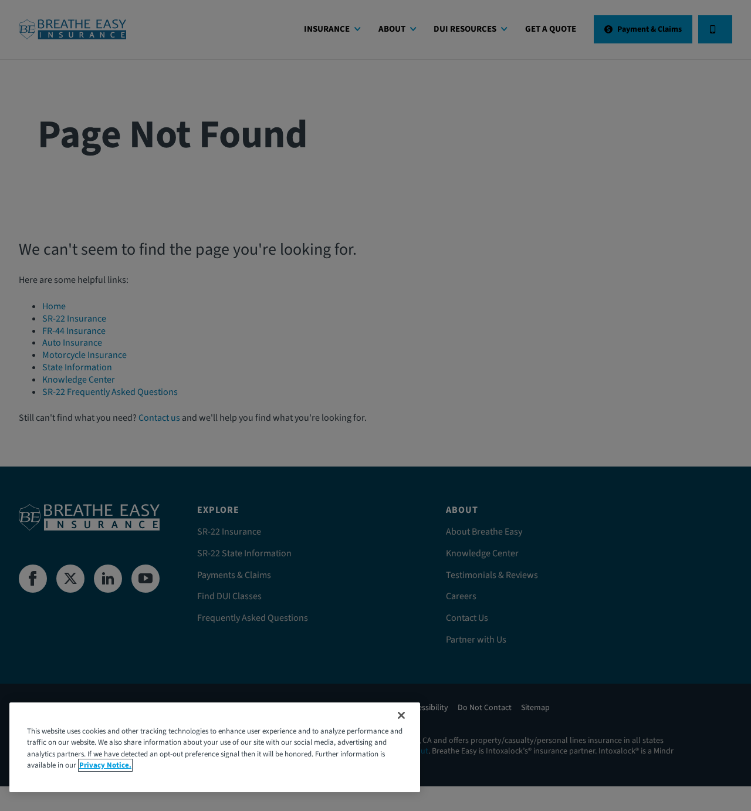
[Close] (401, 715)
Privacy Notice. (105, 765)
